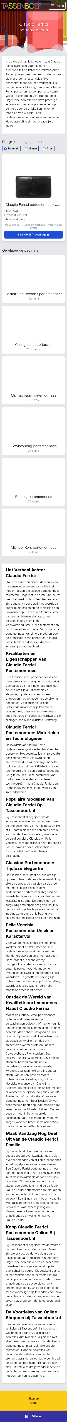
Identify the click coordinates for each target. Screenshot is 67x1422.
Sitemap (33, 1398)
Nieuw (32, 148)
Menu (60, 5)
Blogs (33, 1403)
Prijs (49, 148)
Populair (13, 148)
